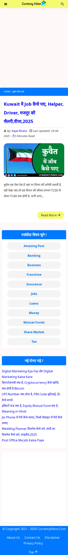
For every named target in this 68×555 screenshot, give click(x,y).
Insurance (34, 284)
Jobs (34, 294)
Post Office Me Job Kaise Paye (23, 440)
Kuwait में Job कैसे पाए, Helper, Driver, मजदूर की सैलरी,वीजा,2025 (34, 112)
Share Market (34, 332)
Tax (34, 341)
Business (34, 265)
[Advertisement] (34, 46)
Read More (49, 215)
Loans (34, 303)
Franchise (34, 274)
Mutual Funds (34, 322)
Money (34, 313)
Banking (34, 255)
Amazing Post (34, 246)
